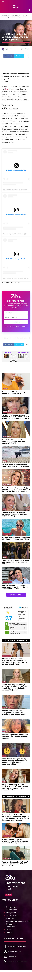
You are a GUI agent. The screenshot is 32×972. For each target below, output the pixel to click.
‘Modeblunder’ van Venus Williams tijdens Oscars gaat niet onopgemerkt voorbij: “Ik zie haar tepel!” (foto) (14, 661)
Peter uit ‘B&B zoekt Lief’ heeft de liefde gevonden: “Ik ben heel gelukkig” (15, 864)
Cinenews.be (10, 927)
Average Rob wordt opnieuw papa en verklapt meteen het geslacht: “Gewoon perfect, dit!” (15, 587)
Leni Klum (20, 338)
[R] (3, 49)
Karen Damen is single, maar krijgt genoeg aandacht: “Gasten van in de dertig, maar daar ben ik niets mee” (16, 489)
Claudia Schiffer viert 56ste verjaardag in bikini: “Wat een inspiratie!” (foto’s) (13, 441)
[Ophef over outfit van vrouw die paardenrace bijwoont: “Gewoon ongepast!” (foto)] (16, 502)
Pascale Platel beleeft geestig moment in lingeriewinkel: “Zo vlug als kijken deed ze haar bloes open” (15, 416)
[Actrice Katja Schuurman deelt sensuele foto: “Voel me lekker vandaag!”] (16, 726)
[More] (27, 56)
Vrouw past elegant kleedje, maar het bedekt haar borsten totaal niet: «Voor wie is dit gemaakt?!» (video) (14, 687)
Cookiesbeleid (11, 907)
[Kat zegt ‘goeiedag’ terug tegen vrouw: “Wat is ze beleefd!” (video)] (16, 454)
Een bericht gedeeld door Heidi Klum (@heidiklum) (17, 234)
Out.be (8, 930)
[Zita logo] (16, 6)
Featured (5, 338)
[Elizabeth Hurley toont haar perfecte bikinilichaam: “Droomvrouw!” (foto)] (16, 527)
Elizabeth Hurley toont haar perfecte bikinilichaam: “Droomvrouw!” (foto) (16, 538)
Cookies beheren (12, 915)
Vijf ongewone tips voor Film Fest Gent (27, 357)
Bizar (4, 509)
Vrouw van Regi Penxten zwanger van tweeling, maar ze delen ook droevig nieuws (15, 841)
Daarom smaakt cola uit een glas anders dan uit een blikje (14, 392)
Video (4, 461)
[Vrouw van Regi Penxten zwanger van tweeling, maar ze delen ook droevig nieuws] (16, 830)
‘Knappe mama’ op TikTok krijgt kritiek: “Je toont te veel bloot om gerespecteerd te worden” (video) (15, 787)
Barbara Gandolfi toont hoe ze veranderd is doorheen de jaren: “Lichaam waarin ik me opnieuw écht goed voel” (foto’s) (15, 817)
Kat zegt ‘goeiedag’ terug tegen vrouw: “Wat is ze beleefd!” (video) (15, 465)
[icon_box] (15, 946)
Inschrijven (16, 322)
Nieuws (8, 15)
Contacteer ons (11, 924)
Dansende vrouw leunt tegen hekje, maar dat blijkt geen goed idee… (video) (15, 562)
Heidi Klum (8, 89)
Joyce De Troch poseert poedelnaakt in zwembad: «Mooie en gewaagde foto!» (13, 712)
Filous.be (9, 932)
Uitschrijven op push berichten (18, 921)
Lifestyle (5, 388)
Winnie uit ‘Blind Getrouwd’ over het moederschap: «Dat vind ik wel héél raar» (14, 358)
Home (3, 15)
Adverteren (10, 918)
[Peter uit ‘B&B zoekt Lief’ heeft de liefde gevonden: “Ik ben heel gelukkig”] (16, 853)
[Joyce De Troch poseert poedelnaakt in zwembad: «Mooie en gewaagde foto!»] (16, 702)
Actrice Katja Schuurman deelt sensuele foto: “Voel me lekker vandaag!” (15, 736)
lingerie (26, 338)
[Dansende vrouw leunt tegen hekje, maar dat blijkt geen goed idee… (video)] (16, 550)
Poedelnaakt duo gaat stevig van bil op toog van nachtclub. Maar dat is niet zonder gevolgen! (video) (14, 761)
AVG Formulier (11, 910)
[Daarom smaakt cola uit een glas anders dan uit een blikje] (16, 381)
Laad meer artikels (15, 595)
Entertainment (15, 15)
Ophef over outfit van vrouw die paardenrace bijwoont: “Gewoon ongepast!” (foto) (14, 514)
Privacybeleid (11, 913)
